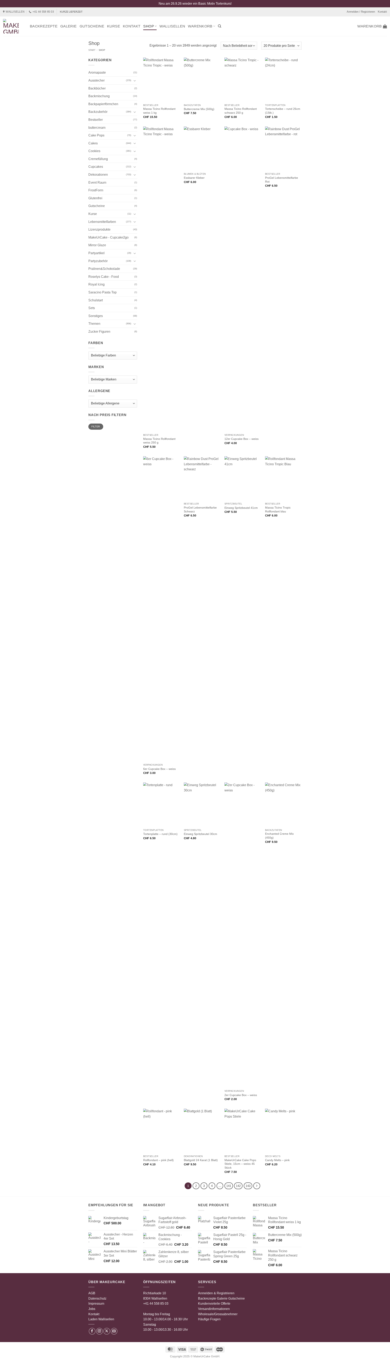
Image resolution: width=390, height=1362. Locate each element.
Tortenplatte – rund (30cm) (160, 834)
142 (238, 1186)
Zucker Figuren (99, 331)
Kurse (113, 26)
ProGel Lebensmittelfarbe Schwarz (200, 509)
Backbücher (97, 88)
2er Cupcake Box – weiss (240, 1095)
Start (91, 50)
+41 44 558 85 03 (155, 1303)
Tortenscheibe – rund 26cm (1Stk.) (282, 110)
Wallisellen (172, 26)
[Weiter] (256, 1185)
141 (228, 1186)
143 (248, 1186)
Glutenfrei (95, 198)
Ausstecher (96, 80)
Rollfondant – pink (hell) (158, 1160)
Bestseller (95, 119)
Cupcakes (95, 166)
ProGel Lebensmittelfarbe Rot (281, 179)
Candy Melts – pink (277, 1160)
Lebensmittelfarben (102, 221)
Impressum (96, 1303)
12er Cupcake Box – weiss (241, 438)
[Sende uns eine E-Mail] (114, 1331)
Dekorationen (98, 174)
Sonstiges (95, 316)
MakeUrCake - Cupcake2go (108, 237)
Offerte (225, 1303)
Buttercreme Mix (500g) (199, 109)
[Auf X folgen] (106, 1331)
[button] (219, 26)
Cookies (94, 151)
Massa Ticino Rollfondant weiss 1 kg (159, 110)
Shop (148, 26)
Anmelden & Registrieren (216, 1293)
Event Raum (97, 182)
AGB (91, 1293)
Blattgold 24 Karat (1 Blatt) (201, 1160)
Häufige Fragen (209, 1319)
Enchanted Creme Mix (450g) (279, 835)
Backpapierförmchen (103, 104)
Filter (95, 426)
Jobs (91, 1309)
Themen (94, 323)
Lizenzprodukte (99, 229)
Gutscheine (92, 26)
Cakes (93, 143)
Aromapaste (97, 72)
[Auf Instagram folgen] (99, 1331)
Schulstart (95, 300)
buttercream (96, 127)
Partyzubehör (98, 261)
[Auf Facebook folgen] (92, 1331)
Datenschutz (97, 1298)
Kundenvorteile (209, 1303)
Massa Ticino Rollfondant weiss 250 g (159, 440)
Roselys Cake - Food (103, 276)
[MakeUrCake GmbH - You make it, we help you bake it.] (13, 26)
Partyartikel (96, 253)
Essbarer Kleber (194, 177)
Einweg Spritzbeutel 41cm (241, 507)
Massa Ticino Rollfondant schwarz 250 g (240, 110)
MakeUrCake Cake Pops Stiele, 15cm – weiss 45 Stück (240, 1163)
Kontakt (382, 11)
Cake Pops (96, 135)
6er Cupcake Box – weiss (159, 768)
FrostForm (95, 190)
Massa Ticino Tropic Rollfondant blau (278, 509)
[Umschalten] (134, 80)
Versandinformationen (214, 1309)
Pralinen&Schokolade (104, 268)
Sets (91, 308)
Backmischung (99, 96)
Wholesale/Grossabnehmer (217, 1314)
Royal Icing (96, 284)
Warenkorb (200, 26)
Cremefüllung (98, 159)
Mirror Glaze (97, 245)
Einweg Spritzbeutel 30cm (200, 834)
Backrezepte (43, 26)
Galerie (68, 26)
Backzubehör (97, 111)
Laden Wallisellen (101, 1319)
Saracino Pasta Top (102, 292)
